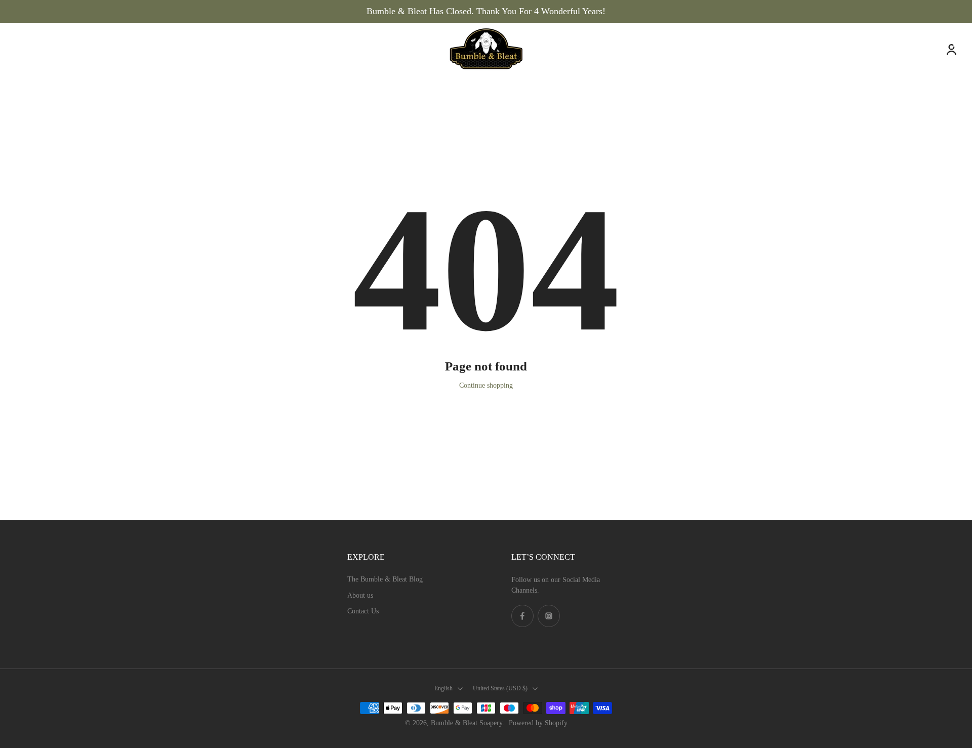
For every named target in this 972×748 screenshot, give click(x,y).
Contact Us (363, 611)
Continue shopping (486, 385)
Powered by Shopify (538, 723)
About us (360, 595)
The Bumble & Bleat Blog (385, 579)
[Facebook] (522, 616)
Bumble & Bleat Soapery (467, 723)
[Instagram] (549, 616)
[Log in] (951, 49)
